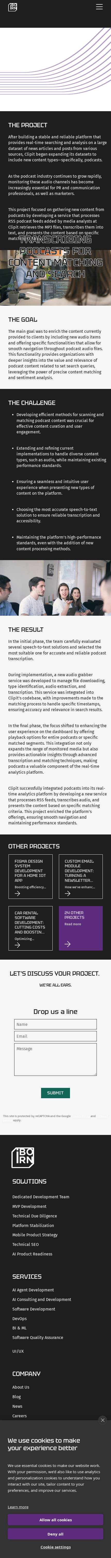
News (17, 1406)
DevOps (19, 1318)
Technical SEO (25, 1244)
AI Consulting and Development (41, 1299)
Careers (19, 1415)
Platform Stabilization (33, 1225)
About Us (20, 1387)
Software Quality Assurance (37, 1337)
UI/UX (18, 1351)
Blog (16, 1396)
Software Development (33, 1309)
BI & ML (19, 1328)
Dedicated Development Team (40, 1196)
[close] (102, 1420)
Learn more (18, 1506)
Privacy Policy (81, 1116)
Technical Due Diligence (34, 1216)
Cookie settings (56, 1546)
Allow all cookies (55, 1519)
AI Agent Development (33, 1290)
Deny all (55, 1534)
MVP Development (29, 1206)
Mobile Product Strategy (35, 1234)
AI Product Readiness (32, 1254)
